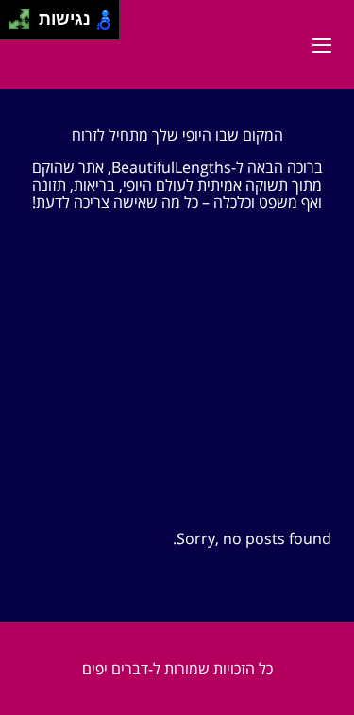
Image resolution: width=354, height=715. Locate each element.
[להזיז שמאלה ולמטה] (14, 25)
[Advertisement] (177, 389)
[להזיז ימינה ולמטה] (25, 25)
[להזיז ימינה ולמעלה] (25, 14)
